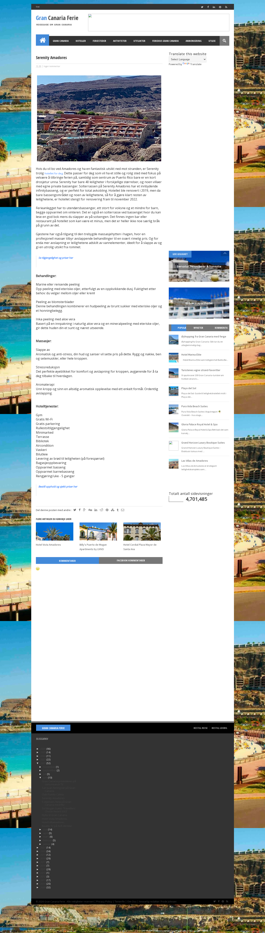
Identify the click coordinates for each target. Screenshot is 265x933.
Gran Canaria (61, 41)
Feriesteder (99, 41)
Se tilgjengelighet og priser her (55, 257)
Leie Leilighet (180, 254)
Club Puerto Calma (53, 794)
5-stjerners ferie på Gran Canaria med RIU (56, 803)
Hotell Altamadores (53, 822)
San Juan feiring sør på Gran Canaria (58, 789)
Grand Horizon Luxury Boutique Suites (203, 442)
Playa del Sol (188, 388)
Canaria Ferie (57, 18)
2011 (43, 880)
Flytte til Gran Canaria (54, 815)
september (50, 770)
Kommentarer (67, 561)
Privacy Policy (104, 901)
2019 (43, 854)
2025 (43, 752)
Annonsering (194, 41)
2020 (43, 851)
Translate (196, 64)
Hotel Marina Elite (191, 354)
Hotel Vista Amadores (48, 544)
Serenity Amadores (53, 798)
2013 (43, 872)
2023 (43, 759)
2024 (43, 756)
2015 (43, 869)
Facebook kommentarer (131, 560)
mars (46, 836)
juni (45, 777)
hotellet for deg (54, 173)
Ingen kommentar (52, 66)
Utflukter (139, 41)
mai (45, 829)
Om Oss (132, 901)
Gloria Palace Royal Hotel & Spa (199, 424)
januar (47, 844)
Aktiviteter (119, 41)
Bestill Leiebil (219, 728)
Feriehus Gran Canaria (165, 41)
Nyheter (198, 327)
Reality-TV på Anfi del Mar (57, 826)
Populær (180, 331)
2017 (43, 862)
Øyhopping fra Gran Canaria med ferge (203, 336)
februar (48, 840)
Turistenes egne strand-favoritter (200, 370)
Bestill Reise (201, 728)
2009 (43, 887)
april (46, 833)
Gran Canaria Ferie (53, 728)
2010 (43, 883)
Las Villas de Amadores (194, 460)
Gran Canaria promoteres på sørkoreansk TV (59, 782)
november (49, 767)
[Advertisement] (99, 688)
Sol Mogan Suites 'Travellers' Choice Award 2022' (59, 810)
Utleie (212, 41)
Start (38, 7)
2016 (43, 865)
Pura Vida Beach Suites (194, 406)
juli (45, 774)
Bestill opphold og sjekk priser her (57, 486)
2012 (43, 876)
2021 (43, 847)
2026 (43, 748)
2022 (43, 763)
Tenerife (120, 901)
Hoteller (81, 41)
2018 (43, 858)
